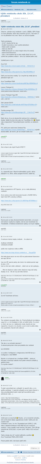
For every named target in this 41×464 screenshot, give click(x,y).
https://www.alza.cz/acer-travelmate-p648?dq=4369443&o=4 (19, 83)
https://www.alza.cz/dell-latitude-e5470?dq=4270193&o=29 (19, 104)
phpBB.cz (24, 457)
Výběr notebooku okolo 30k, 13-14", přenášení (17, 14)
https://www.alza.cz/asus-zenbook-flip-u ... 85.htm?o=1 (18, 129)
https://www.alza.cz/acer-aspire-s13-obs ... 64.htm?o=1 (18, 66)
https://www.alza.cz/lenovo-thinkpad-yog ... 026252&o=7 (18, 97)
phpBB (15, 456)
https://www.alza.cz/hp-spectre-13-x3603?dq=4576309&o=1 (19, 200)
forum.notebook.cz (20, 2)
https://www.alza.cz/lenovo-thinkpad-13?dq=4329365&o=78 (19, 89)
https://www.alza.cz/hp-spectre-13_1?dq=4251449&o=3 (18, 72)
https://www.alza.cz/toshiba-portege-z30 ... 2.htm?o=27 (18, 112)
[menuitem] (3, 6)
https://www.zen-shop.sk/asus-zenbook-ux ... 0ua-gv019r (18, 252)
